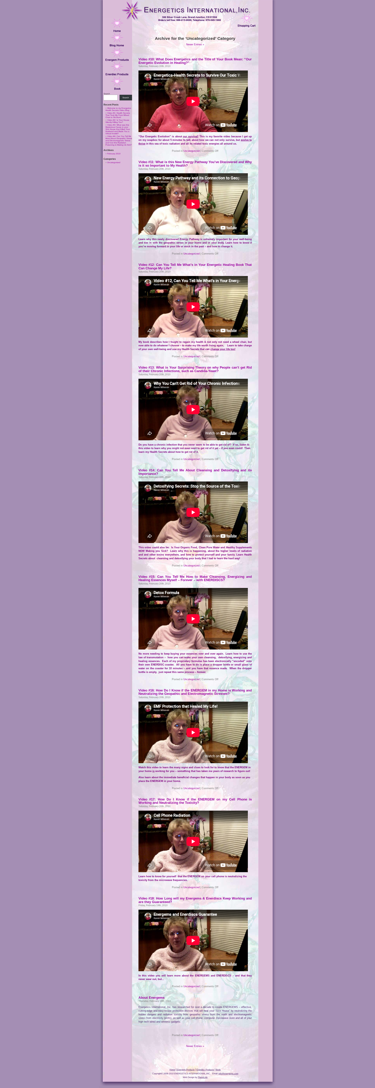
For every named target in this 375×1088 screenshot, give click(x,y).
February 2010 (114, 154)
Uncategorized (113, 162)
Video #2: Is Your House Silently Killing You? (117, 121)
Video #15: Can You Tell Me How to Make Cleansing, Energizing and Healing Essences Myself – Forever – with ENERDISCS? (195, 578)
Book (218, 1069)
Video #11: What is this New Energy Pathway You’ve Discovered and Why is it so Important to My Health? (195, 163)
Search (107, 94)
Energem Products (186, 1069)
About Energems (151, 998)
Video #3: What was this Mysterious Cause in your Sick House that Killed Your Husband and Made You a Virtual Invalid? (117, 129)
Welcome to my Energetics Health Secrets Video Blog (118, 109)
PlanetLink (203, 1077)
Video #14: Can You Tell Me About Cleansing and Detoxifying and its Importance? (195, 471)
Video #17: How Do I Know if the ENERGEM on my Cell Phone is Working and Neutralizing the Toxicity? (195, 801)
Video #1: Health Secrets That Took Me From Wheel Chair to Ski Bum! (117, 115)
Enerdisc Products (205, 1069)
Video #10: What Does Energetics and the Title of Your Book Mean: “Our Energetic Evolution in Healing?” (195, 60)
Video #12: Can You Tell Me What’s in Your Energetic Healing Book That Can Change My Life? (195, 266)
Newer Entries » (195, 44)
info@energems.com (228, 1073)
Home (172, 1069)
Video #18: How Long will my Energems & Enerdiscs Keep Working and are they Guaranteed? (195, 900)
